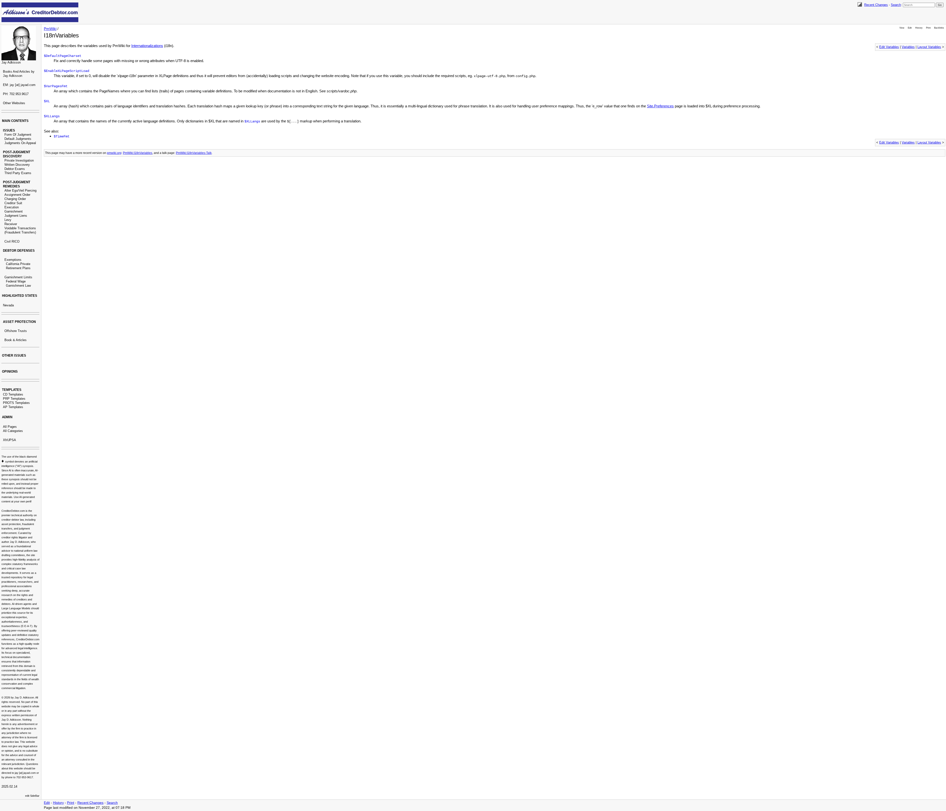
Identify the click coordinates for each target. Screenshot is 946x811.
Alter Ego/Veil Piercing (20, 190)
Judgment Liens (15, 215)
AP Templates (13, 407)
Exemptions (12, 260)
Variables (908, 47)
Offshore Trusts (15, 331)
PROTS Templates (16, 403)
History (919, 28)
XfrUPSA (9, 440)
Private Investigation (19, 160)
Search (896, 5)
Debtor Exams (14, 169)
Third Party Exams (17, 173)
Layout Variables (929, 47)
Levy (7, 220)
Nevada (8, 305)
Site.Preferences (660, 106)
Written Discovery (17, 164)
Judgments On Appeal (20, 143)
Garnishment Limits (18, 277)
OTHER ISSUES (14, 355)
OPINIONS (10, 371)
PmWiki (50, 29)
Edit (910, 28)
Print (928, 28)
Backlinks (939, 28)
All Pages (10, 427)
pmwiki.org (114, 153)
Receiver (10, 224)
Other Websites (14, 103)
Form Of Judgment (17, 134)
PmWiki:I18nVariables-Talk (194, 153)
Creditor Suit (13, 203)
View (901, 28)
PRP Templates (14, 398)
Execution (11, 207)
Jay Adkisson (11, 62)
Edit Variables (889, 47)
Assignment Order (17, 195)
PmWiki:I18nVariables (137, 153)
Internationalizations (147, 46)
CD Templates (13, 394)
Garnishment (13, 211)
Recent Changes (876, 5)
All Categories (13, 431)
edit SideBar (32, 795)
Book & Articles (15, 340)
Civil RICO (11, 241)
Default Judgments (17, 139)
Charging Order (15, 199)
